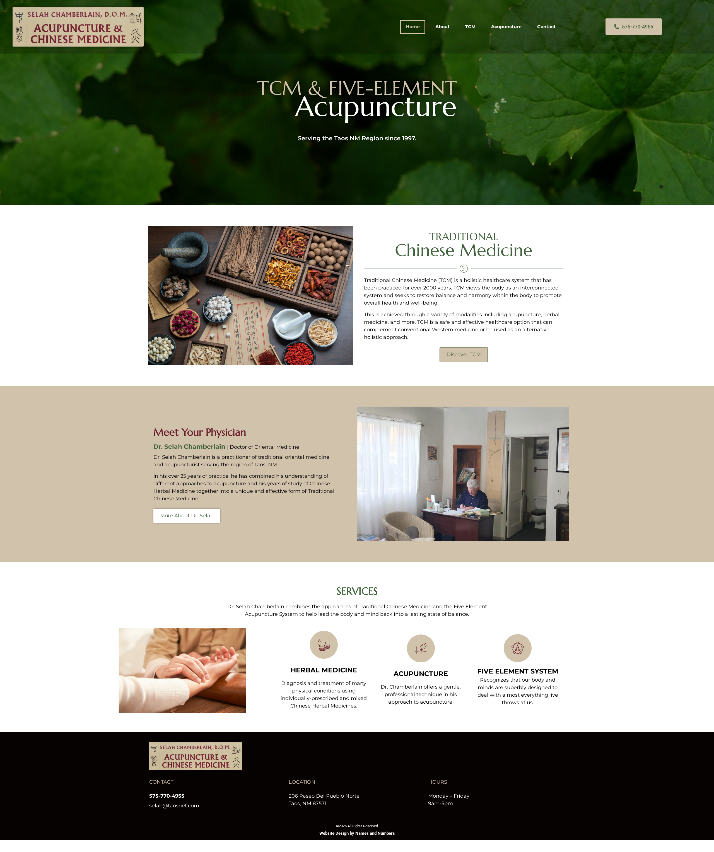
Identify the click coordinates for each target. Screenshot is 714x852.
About (442, 26)
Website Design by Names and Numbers (357, 833)
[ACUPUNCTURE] (421, 648)
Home (413, 26)
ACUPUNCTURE (421, 674)
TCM (470, 26)
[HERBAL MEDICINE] (324, 645)
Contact (546, 26)
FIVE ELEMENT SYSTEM (517, 671)
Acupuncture (506, 26)
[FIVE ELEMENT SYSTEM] (518, 648)
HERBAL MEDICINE (324, 670)
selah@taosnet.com (174, 806)
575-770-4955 (166, 796)
